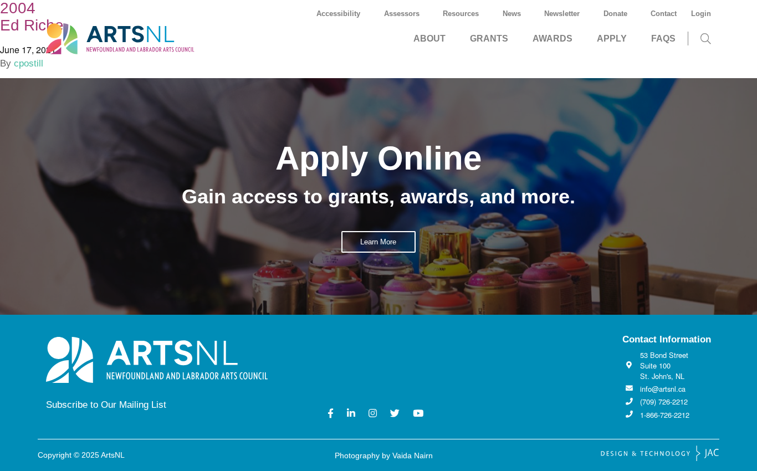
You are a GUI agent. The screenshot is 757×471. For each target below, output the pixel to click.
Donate (615, 13)
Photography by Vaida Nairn (384, 455)
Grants (489, 38)
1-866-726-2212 (664, 414)
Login (701, 13)
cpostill (28, 63)
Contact (664, 13)
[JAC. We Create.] (660, 454)
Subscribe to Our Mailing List (106, 405)
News (512, 13)
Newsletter (562, 13)
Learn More (378, 242)
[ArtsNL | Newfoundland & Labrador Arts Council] (130, 38)
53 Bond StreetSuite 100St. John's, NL (664, 365)
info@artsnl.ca (663, 388)
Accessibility (338, 13)
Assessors (402, 13)
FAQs (663, 38)
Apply (612, 38)
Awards (552, 38)
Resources (461, 13)
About (429, 38)
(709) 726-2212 (664, 401)
